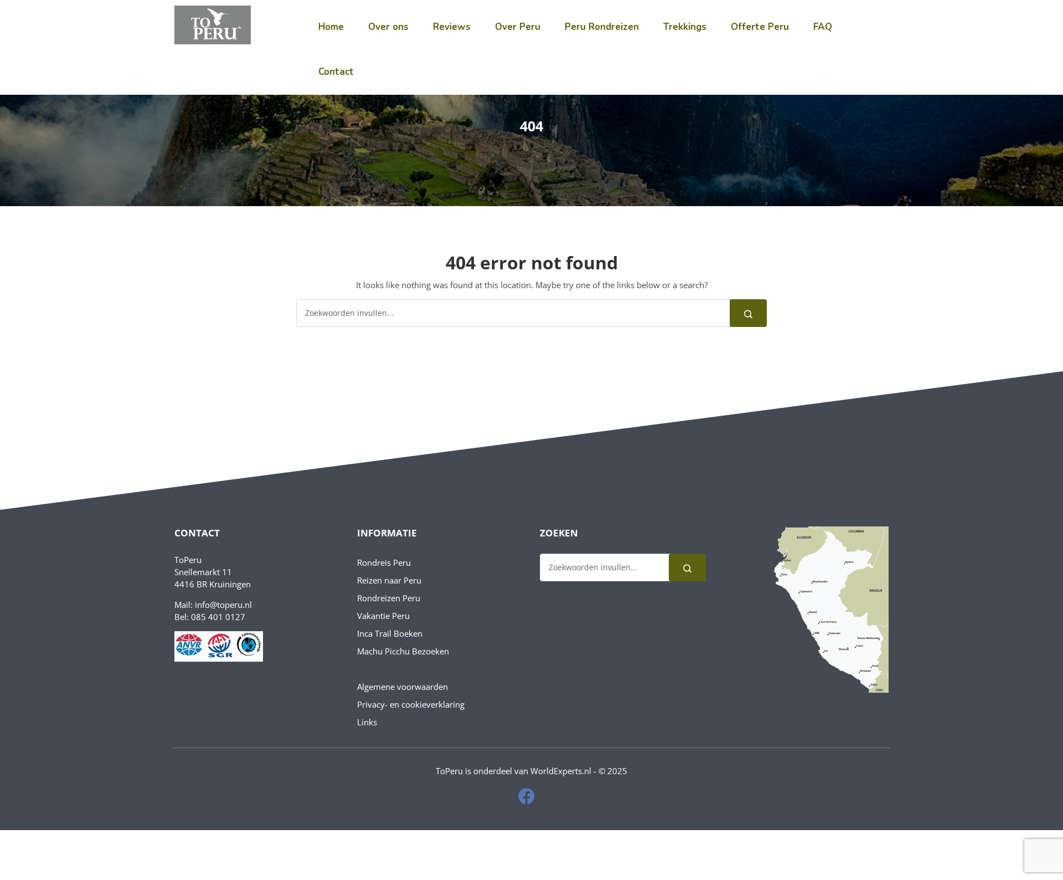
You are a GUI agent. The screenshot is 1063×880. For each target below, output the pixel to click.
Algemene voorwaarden (402, 686)
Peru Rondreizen (602, 27)
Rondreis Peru (384, 562)
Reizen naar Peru (389, 580)
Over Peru (517, 27)
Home (331, 27)
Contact (336, 71)
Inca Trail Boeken (389, 633)
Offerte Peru (760, 27)
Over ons (388, 27)
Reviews (452, 27)
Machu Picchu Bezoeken (403, 651)
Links (367, 722)
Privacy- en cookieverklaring (411, 704)
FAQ (822, 27)
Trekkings (684, 27)
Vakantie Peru (383, 615)
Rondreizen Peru (388, 597)
